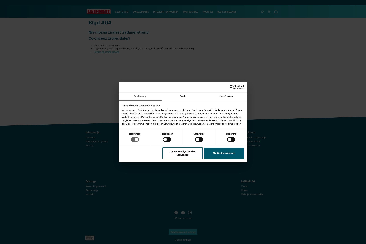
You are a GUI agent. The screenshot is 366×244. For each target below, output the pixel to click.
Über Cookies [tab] (226, 96)
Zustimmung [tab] (140, 96)
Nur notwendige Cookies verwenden (182, 153)
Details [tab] (183, 96)
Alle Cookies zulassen (224, 153)
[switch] (167, 139)
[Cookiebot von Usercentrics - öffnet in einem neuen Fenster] (231, 87)
